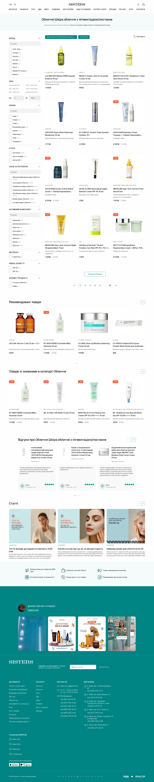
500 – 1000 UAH (14, 92)
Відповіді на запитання (17, 693)
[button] (61, 37)
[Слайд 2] (76, 495)
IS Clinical (83, 129)
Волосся (39, 686)
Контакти (12, 714)
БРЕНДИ (112, 9)
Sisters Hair (16, 739)
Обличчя (39, 689)
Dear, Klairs (83, 185)
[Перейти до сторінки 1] (76, 363)
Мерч (38, 700)
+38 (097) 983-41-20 (68, 706)
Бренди (39, 711)
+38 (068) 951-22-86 (68, 713)
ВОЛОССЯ (13, 9)
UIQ (80, 242)
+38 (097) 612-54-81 (67, 699)
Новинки (39, 704)
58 (110, 285)
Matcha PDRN (59, 72)
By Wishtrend (49, 340)
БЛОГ (131, 9)
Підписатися (33, 610)
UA (10, 4)
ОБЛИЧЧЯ (24, 9)
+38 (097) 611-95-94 (94, 697)
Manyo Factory (119, 72)
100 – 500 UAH (13, 89)
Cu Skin (80, 340)
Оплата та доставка (17, 686)
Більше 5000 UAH (32, 92)
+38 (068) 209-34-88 (95, 721)
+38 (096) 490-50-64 (68, 716)
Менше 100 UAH (14, 85)
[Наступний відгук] (134, 440)
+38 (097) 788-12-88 (68, 703)
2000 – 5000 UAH (31, 89)
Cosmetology (17, 754)
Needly (81, 72)
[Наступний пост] (132, 634)
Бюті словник (14, 711)
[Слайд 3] (77, 495)
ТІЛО (33, 9)
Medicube (116, 185)
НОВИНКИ (56, 9)
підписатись (104, 667)
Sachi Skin (117, 129)
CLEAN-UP (88, 340)
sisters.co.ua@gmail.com (69, 686)
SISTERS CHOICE (100, 9)
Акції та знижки (42, 707)
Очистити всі (84, 37)
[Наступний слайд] (143, 302)
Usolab (12, 340)
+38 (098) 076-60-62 (95, 728)
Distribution (16, 749)
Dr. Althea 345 (58, 409)
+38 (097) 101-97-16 (94, 706)
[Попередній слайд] (138, 302)
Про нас (12, 697)
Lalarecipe (49, 72)
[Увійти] (138, 4)
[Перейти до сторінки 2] (77, 363)
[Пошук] (14, 4)
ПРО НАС (122, 9)
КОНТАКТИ (140, 9)
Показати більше (95, 274)
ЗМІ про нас (13, 700)
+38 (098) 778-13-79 (95, 691)
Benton (81, 409)
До (26, 98)
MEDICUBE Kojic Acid (128, 185)
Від (10, 98)
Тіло (37, 693)
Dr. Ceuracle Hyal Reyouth (133, 409)
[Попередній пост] (22, 634)
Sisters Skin (16, 744)
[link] (143, 4)
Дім (37, 697)
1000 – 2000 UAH (31, 85)
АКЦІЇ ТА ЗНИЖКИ (83, 9)
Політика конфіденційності (19, 722)
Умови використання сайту (19, 718)
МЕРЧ (46, 9)
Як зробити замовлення (18, 689)
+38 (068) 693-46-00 (68, 709)
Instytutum (117, 242)
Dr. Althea (47, 409)
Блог (11, 707)
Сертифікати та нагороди (19, 704)
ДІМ (39, 9)
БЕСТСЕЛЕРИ (68, 9)
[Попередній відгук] (129, 440)
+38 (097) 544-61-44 (95, 713)
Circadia (48, 129)
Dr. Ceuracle (117, 409)
